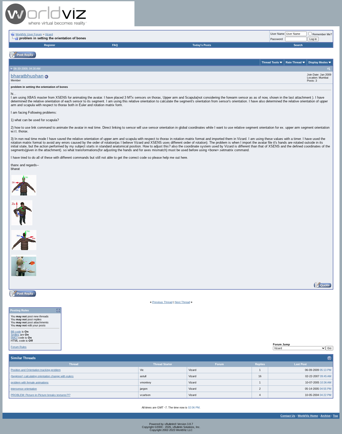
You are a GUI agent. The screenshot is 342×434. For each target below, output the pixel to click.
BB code (16, 331)
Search (298, 45)
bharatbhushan (27, 76)
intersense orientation (24, 388)
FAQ (115, 45)
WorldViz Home (308, 415)
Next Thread (182, 302)
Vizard (49, 34)
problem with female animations (30, 382)
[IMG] (14, 337)
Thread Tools (270, 62)
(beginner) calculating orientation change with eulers (42, 376)
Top (335, 415)
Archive (325, 415)
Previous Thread (162, 302)
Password (276, 39)
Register (49, 45)
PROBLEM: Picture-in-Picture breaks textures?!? (40, 394)
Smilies (15, 334)
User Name (277, 33)
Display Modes (318, 62)
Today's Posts (202, 45)
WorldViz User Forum (29, 34)
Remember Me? (322, 34)
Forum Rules (19, 346)
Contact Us (287, 415)
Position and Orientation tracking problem (36, 369)
